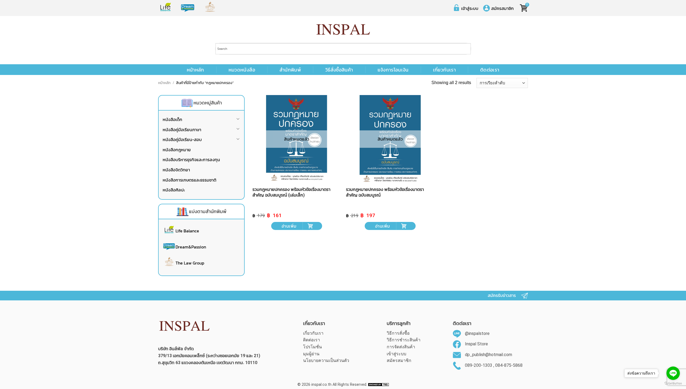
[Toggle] (238, 120)
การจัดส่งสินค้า (401, 346)
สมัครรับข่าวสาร (502, 295)
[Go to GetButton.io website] (673, 383)
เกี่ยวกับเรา (444, 70)
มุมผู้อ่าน (311, 353)
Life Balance (187, 231)
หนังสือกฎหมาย (177, 149)
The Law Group (190, 263)
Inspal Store (476, 344)
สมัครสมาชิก (502, 8)
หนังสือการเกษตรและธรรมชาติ (189, 180)
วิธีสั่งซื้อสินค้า (339, 70)
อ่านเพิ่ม (289, 226)
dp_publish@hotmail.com (488, 354)
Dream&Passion (191, 247)
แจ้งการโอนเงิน (393, 70)
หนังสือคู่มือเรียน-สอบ (182, 139)
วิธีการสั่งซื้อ (398, 333)
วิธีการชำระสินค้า (403, 339)
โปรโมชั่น (312, 346)
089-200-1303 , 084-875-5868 (494, 365)
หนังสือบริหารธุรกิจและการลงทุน (191, 159)
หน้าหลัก (195, 70)
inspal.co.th (321, 384)
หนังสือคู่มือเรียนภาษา (182, 129)
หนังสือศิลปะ (174, 190)
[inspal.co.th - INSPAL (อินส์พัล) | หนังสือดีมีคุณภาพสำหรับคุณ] (343, 29)
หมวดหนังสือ (242, 70)
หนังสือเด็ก (172, 119)
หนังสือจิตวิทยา (176, 170)
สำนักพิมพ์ (290, 70)
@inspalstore (477, 333)
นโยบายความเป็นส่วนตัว (326, 360)
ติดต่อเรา (489, 70)
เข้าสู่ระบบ (469, 8)
